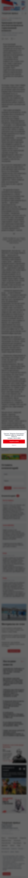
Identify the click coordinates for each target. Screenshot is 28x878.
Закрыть (14, 445)
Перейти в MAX (14, 441)
